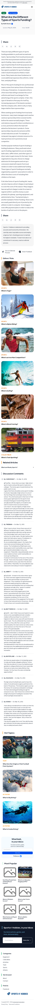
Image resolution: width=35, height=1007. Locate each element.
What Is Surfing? (7, 391)
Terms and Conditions (14, 1004)
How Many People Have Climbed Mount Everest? (9, 881)
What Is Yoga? (6, 291)
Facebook (6, 989)
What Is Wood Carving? (9, 424)
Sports (4, 288)
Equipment (6, 957)
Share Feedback (27, 252)
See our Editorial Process (10, 251)
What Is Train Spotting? (9, 457)
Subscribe (17, 852)
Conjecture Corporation (18, 1002)
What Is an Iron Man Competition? (13, 357)
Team (4, 761)
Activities (6, 794)
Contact (5, 981)
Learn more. (24, 2)
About (5, 978)
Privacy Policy (4, 1004)
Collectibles (6, 455)
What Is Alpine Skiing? (9, 324)
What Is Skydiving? (9, 797)
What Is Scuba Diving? (11, 829)
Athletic (5, 970)
